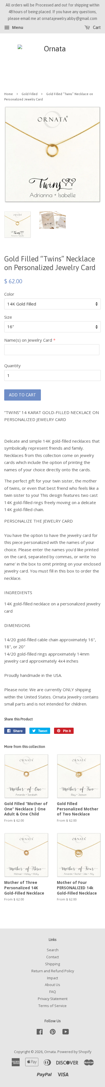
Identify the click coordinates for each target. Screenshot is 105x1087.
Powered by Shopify (74, 1051)
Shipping (52, 963)
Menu (17, 27)
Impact (52, 977)
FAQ (52, 991)
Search (53, 949)
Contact (52, 956)
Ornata (50, 1051)
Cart (96, 28)
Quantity (12, 365)
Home (8, 94)
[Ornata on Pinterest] (53, 1032)
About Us (52, 984)
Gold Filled (30, 94)
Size (8, 317)
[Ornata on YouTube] (65, 1032)
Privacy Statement (52, 998)
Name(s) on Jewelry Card (28, 340)
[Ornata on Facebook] (39, 1032)
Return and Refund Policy (52, 970)
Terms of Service (52, 1005)
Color (9, 294)
